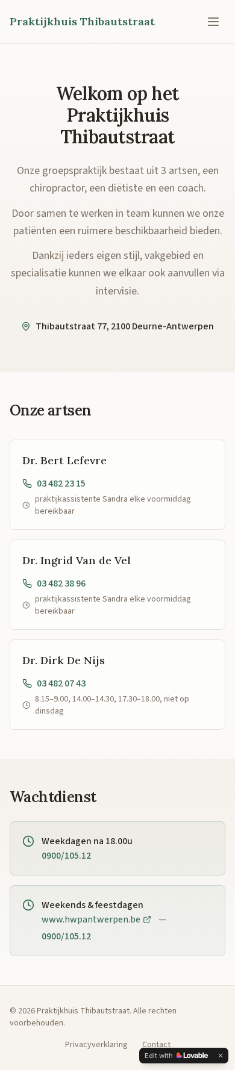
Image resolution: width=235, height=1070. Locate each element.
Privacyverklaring (96, 1045)
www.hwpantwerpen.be (91, 919)
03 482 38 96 (61, 583)
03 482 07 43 (61, 683)
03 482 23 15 (61, 483)
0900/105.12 (66, 855)
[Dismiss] (220, 1055)
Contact (156, 1045)
